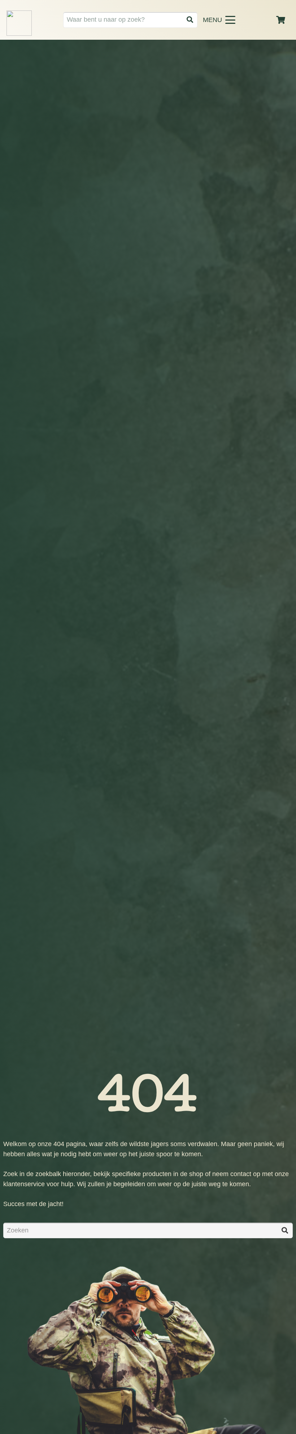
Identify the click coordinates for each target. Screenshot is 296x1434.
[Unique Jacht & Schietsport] (19, 23)
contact (240, 1174)
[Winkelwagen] (281, 20)
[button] (234, 20)
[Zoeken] (189, 19)
